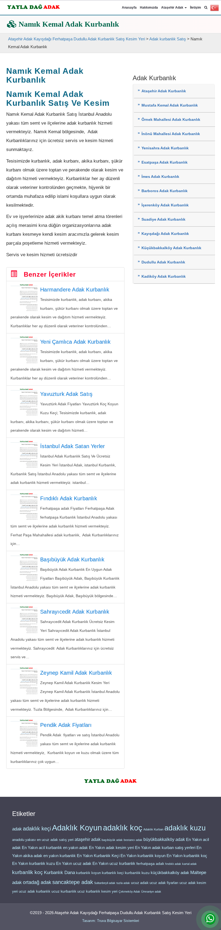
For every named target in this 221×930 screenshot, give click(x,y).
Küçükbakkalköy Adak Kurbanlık (171, 248)
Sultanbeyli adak (104, 883)
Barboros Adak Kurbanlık (164, 191)
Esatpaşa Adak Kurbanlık (164, 162)
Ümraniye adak (151, 891)
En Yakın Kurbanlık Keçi (98, 856)
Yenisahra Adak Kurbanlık (165, 148)
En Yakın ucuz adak (73, 863)
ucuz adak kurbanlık (34, 891)
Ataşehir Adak (172, 7)
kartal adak (189, 863)
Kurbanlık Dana (59, 872)
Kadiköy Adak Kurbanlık (163, 276)
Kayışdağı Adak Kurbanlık (165, 234)
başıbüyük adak (112, 839)
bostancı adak (133, 839)
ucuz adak (140, 883)
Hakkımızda (149, 7)
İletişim (195, 7)
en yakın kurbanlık (59, 855)
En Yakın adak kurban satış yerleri (165, 848)
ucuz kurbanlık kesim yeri (97, 891)
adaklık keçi (37, 829)
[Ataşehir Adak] (110, 779)
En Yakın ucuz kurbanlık (113, 863)
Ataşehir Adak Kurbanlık (163, 91)
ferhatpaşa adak (150, 864)
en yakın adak (75, 847)
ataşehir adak (88, 839)
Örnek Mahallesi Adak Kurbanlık (170, 120)
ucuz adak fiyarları (164, 883)
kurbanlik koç (27, 872)
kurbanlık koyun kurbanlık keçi (100, 873)
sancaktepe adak (72, 882)
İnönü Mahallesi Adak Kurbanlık (170, 134)
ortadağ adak (37, 882)
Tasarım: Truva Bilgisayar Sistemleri (110, 921)
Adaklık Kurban (153, 829)
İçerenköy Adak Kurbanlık (165, 205)
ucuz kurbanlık (63, 891)
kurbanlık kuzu (137, 873)
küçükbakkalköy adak (170, 872)
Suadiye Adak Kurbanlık (163, 219)
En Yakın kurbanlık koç (187, 856)
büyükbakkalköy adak (164, 839)
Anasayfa (129, 7)
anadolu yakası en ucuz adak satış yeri (43, 840)
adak (17, 829)
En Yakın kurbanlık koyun (142, 856)
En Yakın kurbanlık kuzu (33, 863)
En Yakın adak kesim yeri (111, 848)
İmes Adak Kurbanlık (160, 177)
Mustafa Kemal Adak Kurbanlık (169, 105)
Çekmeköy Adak (129, 891)
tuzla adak (123, 883)
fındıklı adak (173, 863)
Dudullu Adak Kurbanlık (163, 262)
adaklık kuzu (185, 828)
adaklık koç (122, 827)
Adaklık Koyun (77, 827)
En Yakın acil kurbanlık (42, 848)
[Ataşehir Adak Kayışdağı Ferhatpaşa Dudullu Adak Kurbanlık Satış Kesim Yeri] (33, 5)
